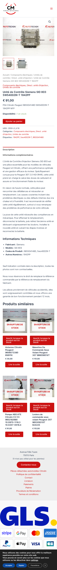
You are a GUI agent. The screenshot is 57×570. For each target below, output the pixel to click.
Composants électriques (21, 75)
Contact (28, 477)
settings (34, 560)
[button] (49, 21)
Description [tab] (8, 149)
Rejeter (21, 565)
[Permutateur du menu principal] (51, 8)
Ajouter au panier (14, 121)
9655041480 (38, 137)
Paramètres (35, 565)
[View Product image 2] (22, 63)
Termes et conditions (28, 494)
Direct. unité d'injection (22, 78)
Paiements (28, 484)
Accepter (8, 565)
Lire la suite (14, 364)
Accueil (6, 75)
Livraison (28, 481)
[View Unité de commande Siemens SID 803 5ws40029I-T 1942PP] (8, 63)
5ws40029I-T (26, 137)
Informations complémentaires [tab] (18, 155)
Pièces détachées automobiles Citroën (28, 471)
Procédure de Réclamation (28, 491)
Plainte (28, 487)
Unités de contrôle (11, 87)
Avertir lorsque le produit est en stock (14, 340)
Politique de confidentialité (28, 474)
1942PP (16, 137)
